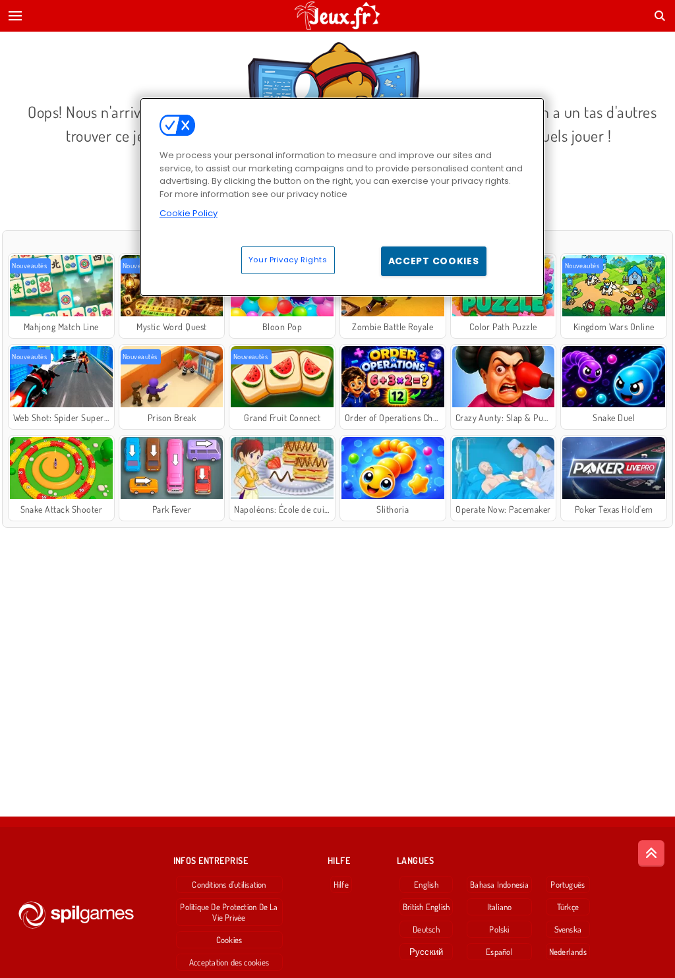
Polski (499, 929)
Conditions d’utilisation (229, 884)
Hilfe (341, 884)
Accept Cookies (433, 261)
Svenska (568, 929)
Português (567, 884)
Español (499, 951)
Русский (426, 951)
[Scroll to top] (651, 853)
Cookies (229, 940)
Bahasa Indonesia (499, 884)
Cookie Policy (189, 213)
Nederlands (568, 951)
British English (426, 907)
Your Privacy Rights (288, 259)
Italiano (499, 907)
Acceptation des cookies (229, 962)
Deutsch (426, 929)
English (426, 884)
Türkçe (568, 907)
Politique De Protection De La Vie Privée (229, 912)
